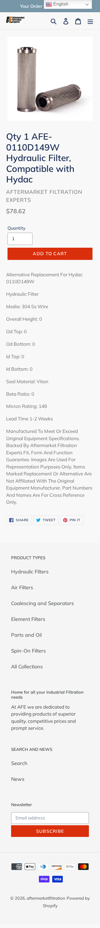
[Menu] (90, 20)
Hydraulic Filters (30, 571)
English (60, 4)
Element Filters (28, 619)
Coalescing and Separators (42, 603)
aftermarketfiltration (46, 898)
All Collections (27, 666)
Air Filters (22, 587)
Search (19, 763)
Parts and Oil (26, 635)
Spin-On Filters (28, 651)
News (17, 779)
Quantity (17, 228)
